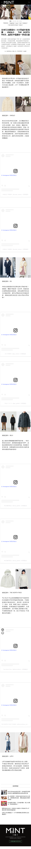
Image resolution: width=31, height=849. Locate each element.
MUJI (20, 25)
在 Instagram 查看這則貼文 (9, 175)
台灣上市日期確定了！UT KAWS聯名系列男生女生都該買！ (15, 813)
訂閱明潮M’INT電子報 (15, 841)
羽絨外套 (12, 23)
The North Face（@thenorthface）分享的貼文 (15, 669)
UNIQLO (25, 23)
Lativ (17, 23)
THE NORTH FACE (13, 25)
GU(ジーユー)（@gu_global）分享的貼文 (15, 403)
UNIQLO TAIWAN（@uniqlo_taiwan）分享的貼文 (15, 194)
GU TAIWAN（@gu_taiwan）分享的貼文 (15, 353)
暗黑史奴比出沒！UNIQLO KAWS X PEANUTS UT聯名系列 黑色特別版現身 (15, 809)
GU (20, 23)
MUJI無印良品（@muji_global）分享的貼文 (15, 505)
